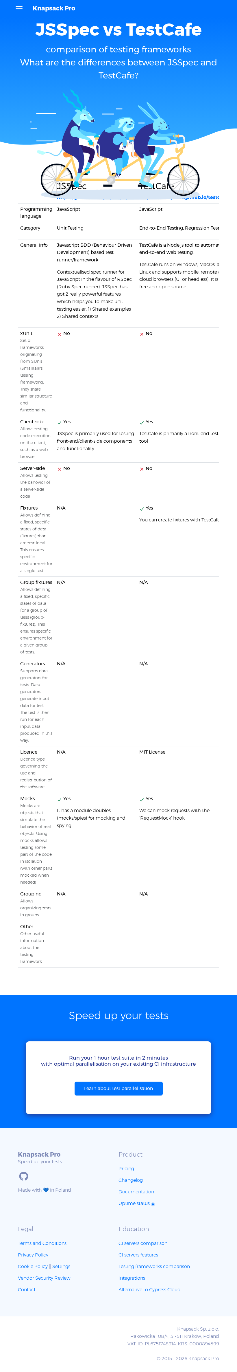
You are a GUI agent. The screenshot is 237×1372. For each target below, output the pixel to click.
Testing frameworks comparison (154, 1266)
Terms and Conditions (42, 1243)
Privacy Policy (33, 1255)
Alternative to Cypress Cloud (149, 1289)
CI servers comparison (142, 1243)
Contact (27, 1289)
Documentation (136, 1192)
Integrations (131, 1278)
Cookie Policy (33, 1266)
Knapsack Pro (54, 9)
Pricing (126, 1168)
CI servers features (138, 1255)
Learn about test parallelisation (118, 1088)
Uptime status (134, 1203)
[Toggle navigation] (19, 8)
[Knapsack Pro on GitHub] (23, 1176)
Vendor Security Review (44, 1278)
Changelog (130, 1180)
